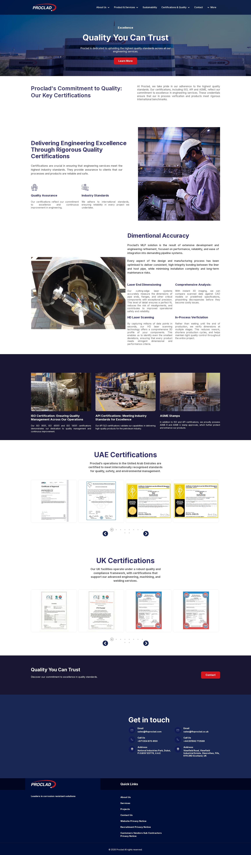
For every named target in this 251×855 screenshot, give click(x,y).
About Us (125, 797)
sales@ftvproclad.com (150, 731)
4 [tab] (124, 529)
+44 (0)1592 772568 (194, 741)
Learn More (125, 60)
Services (125, 803)
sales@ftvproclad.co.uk (195, 731)
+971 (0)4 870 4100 (148, 741)
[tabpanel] (54, 504)
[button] (103, 7)
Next (146, 534)
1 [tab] (111, 529)
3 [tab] (120, 529)
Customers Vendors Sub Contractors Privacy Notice (141, 834)
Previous (105, 534)
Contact (198, 7)
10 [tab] (129, 532)
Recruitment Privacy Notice (135, 827)
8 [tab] (142, 529)
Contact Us (126, 815)
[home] (45, 7)
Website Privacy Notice (133, 821)
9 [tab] (124, 532)
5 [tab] (129, 529)
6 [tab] (133, 529)
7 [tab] (137, 529)
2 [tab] (116, 529)
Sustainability (150, 7)
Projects (125, 809)
